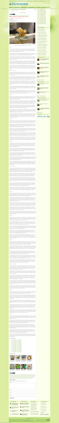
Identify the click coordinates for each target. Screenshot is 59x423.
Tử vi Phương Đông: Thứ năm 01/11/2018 (16, 339)
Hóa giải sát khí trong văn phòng (44, 104)
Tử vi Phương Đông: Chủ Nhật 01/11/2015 (16, 347)
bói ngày (11, 374)
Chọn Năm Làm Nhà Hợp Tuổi (42, 50)
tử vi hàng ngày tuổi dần (31, 374)
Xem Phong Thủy (17, 7)
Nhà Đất (42, 412)
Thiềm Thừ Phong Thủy (34, 404)
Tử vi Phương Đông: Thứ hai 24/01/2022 (16, 349)
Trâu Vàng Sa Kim (29, 45)
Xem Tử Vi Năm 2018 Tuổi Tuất (42, 22)
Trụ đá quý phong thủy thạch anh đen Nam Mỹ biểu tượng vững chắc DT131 (25, 410)
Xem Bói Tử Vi (44, 7)
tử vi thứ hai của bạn (15, 377)
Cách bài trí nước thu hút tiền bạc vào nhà (44, 83)
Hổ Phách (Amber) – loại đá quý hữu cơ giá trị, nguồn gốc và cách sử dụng (44, 76)
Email (10, 392)
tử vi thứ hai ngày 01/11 (28, 377)
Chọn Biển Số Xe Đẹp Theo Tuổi (42, 32)
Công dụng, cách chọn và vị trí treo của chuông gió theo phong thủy (44, 72)
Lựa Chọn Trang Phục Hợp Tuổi (42, 38)
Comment (10, 382)
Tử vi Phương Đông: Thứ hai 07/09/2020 (16, 350)
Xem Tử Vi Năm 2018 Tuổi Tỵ (41, 15)
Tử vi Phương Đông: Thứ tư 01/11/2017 (16, 340)
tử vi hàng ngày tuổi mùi (29, 375)
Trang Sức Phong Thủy (34, 408)
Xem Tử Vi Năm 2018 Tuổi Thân (42, 19)
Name (10, 389)
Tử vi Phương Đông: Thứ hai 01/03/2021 (16, 342)
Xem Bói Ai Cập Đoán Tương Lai (42, 36)
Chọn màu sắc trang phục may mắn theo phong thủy (44, 100)
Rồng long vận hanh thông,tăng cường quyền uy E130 (25, 414)
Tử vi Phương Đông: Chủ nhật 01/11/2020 (16, 341)
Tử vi (17, 374)
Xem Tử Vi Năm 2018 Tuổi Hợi (42, 23)
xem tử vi (17, 378)
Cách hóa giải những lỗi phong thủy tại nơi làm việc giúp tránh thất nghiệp (44, 109)
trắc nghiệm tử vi (14, 374)
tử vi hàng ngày (20, 374)
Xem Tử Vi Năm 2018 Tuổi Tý (41, 9)
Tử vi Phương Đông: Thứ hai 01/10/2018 (16, 346)
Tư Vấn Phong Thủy (12, 2)
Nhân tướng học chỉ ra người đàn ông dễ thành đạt (15, 411)
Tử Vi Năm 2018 (38, 7)
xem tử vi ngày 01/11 (29, 378)
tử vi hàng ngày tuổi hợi (17, 375)
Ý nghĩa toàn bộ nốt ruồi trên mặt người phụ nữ (15, 414)
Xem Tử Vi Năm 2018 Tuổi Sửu (42, 10)
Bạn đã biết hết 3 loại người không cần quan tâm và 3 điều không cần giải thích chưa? (15, 404)
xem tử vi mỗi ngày (25, 378)
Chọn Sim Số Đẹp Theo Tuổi (41, 30)
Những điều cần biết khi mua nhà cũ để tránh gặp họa (15, 408)
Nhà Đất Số (40, 114)
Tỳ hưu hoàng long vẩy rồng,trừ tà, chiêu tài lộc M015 (25, 407)
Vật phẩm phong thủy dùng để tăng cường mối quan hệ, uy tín (44, 63)
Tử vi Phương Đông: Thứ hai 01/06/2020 (16, 348)
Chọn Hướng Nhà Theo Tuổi (41, 42)
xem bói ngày (13, 378)
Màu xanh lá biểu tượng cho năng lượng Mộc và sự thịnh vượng (44, 88)
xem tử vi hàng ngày (20, 378)
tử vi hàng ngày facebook (25, 374)
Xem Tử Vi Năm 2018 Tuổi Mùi (42, 18)
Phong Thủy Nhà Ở (24, 7)
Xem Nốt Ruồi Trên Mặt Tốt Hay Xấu (42, 44)
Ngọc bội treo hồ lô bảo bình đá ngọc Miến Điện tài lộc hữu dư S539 (25, 404)
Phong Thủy (11, 7)
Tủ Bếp (44, 409)
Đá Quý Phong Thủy (33, 409)
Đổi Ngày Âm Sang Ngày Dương (42, 53)
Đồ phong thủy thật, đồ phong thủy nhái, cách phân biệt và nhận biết (44, 68)
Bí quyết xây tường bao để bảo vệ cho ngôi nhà (44, 92)
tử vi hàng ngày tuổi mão (23, 375)
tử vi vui (32, 377)
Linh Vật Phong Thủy (33, 405)
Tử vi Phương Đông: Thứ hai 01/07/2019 (16, 343)
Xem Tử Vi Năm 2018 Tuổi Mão (42, 13)
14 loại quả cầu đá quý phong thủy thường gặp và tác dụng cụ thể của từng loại (44, 59)
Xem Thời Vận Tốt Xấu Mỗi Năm (42, 47)
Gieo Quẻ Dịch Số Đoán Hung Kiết (42, 39)
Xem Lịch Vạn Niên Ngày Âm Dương (42, 41)
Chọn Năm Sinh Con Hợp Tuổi (42, 33)
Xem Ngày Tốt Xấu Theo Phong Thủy (43, 35)
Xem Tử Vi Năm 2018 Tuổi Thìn (42, 14)
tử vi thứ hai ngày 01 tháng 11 (21, 377)
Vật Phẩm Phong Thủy (31, 7)
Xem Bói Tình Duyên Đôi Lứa (41, 29)
